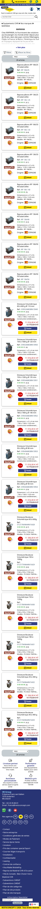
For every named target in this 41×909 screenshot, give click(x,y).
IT (9, 822)
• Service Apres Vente (11, 842)
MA (15, 822)
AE (4, 822)
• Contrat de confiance (11, 864)
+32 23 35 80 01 (20, 2)
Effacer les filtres (24, 52)
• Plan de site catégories (12, 886)
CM (26, 816)
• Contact (6, 829)
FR (15, 816)
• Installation (7, 855)
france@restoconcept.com (19, 805)
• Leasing (6, 861)
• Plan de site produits (11, 890)
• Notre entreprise (9, 832)
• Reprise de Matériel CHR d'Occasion (17, 870)
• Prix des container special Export (16, 848)
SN (20, 822)
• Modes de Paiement (11, 839)
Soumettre (17, 903)
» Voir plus (20, 47)
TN (26, 822)
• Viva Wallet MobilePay (11, 867)
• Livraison (6, 845)
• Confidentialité (8, 858)
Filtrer (8, 52)
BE (21, 816)
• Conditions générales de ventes (15, 835)
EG (31, 816)
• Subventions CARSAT (11, 880)
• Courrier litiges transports (13, 851)
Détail (28, 88)
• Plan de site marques (11, 893)
